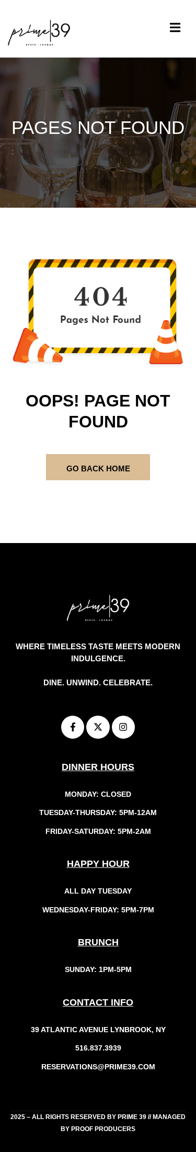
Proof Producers (103, 1129)
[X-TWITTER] (97, 727)
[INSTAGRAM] (123, 727)
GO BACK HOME (98, 468)
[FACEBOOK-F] (72, 727)
